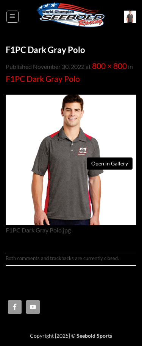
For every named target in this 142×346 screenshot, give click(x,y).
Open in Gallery (109, 163)
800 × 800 (109, 66)
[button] (12, 17)
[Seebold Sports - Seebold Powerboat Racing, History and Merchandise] (71, 16)
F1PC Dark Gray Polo (43, 79)
